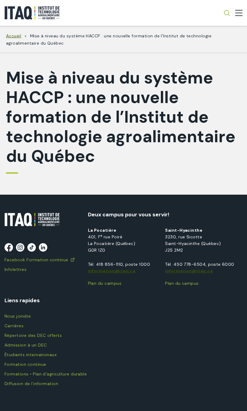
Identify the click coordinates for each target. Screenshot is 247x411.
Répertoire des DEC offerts (33, 335)
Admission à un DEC (26, 345)
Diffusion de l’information (31, 383)
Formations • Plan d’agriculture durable (46, 374)
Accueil (13, 36)
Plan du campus (105, 283)
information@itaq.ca (112, 271)
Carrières (14, 325)
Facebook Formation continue (36, 259)
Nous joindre (18, 316)
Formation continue (25, 364)
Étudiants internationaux (31, 354)
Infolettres (16, 269)
